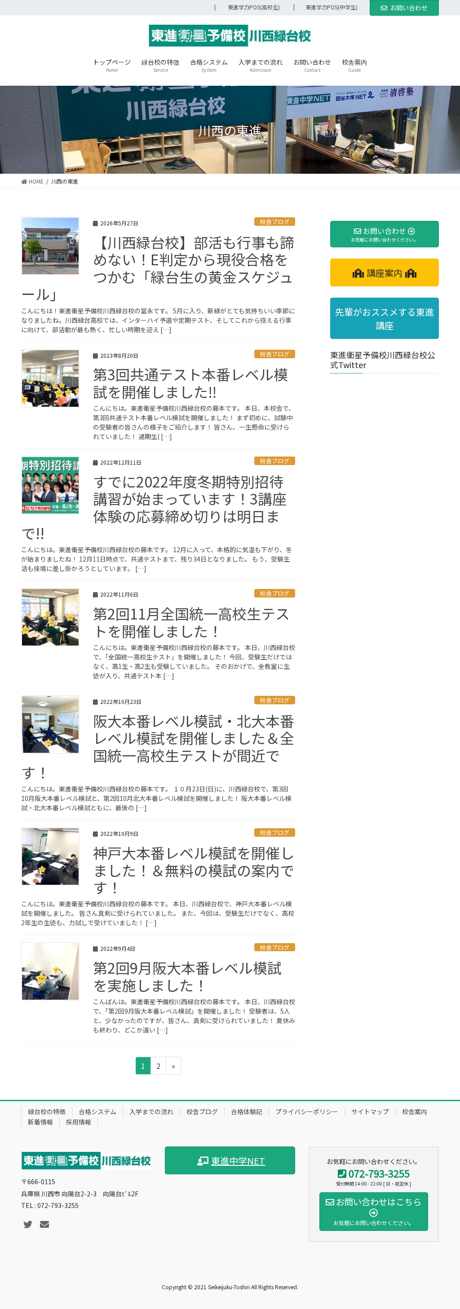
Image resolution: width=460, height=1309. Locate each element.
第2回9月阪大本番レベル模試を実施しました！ (187, 976)
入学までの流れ (151, 1111)
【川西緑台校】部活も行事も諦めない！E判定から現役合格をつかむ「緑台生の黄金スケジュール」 (157, 268)
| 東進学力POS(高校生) (247, 7)
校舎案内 (414, 1111)
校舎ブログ (274, 221)
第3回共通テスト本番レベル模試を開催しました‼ (190, 382)
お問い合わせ (409, 7)
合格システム (97, 1111)
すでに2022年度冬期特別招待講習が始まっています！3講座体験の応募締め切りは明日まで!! (154, 507)
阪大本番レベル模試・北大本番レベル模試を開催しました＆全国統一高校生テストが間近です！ (157, 746)
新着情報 (40, 1121)
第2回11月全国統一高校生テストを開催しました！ (191, 622)
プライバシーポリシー (306, 1111)
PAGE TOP (441, 1261)
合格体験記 (246, 1111)
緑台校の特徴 (47, 1111)
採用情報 (78, 1121)
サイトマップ (370, 1111)
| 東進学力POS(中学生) (328, 7)
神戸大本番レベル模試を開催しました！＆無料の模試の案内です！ (193, 869)
